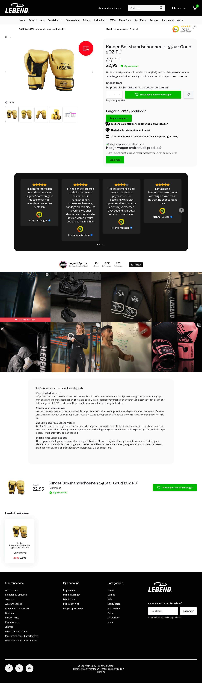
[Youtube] (29, 668)
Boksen (86, 20)
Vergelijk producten (73, 608)
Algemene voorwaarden (17, 608)
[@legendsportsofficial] (63, 265)
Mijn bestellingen (71, 594)
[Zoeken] (161, 8)
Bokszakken (72, 20)
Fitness (154, 20)
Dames (32, 20)
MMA (113, 20)
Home (8, 37)
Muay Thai (125, 20)
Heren (21, 20)
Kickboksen (100, 20)
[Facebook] (9, 668)
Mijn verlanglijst (71, 603)
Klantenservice (12, 622)
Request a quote (119, 118)
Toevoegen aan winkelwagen (156, 94)
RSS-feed (119, 665)
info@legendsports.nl (158, 597)
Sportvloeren (55, 20)
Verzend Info (11, 590)
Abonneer (188, 610)
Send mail (115, 159)
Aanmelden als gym (109, 7)
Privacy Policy (12, 617)
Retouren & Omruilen (16, 594)
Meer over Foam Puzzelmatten (21, 640)
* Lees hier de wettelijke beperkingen (164, 617)
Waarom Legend (13, 603)
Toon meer (179, 76)
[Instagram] (19, 668)
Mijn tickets (69, 599)
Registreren (69, 590)
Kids (42, 20)
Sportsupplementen (172, 20)
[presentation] (6, 71)
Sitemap (9, 626)
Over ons (9, 599)
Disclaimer (10, 612)
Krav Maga (140, 20)
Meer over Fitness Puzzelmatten (21, 635)
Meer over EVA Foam (16, 631)
